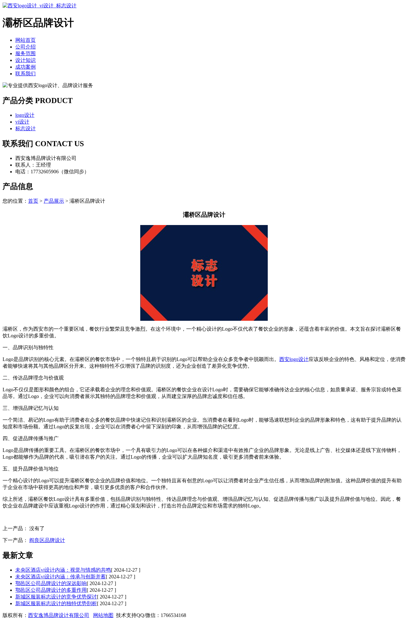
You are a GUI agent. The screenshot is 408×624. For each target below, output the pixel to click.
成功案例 (25, 67)
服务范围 (25, 53)
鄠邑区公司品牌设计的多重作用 (51, 590)
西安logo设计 (294, 359)
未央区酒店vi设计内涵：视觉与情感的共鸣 (63, 570)
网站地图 (103, 615)
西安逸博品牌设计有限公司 (58, 615)
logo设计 (24, 115)
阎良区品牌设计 (47, 540)
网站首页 (25, 40)
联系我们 (25, 73)
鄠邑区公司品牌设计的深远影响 (51, 583)
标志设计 (25, 128)
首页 (33, 201)
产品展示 (54, 201)
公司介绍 (25, 46)
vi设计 (22, 121)
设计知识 (25, 60)
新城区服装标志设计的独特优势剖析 (56, 603)
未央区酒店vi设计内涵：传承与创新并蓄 (60, 576)
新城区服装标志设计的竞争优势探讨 (56, 596)
